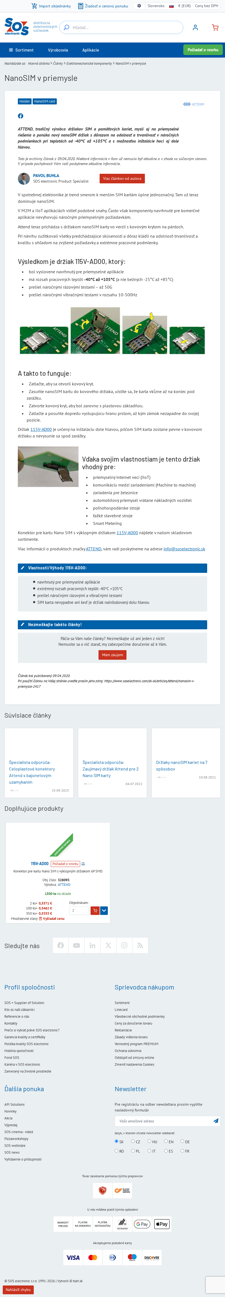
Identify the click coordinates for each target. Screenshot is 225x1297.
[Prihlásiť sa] (195, 29)
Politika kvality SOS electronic (26, 1044)
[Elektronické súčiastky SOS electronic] (30, 26)
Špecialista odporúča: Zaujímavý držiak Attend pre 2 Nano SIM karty (111, 769)
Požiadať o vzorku (203, 49)
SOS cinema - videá (18, 1132)
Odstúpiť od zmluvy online (134, 1057)
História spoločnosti (18, 1050)
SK (121, 1141)
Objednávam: (79, 903)
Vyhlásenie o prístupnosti (22, 1159)
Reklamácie (123, 1030)
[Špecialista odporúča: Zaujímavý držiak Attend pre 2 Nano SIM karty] (112, 744)
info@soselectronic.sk (184, 548)
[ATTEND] (193, 104)
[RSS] (140, 945)
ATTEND (93, 548)
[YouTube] (76, 945)
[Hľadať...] (66, 27)
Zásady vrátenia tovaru (131, 1037)
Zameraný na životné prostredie (27, 1071)
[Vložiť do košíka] (95, 910)
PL (137, 1151)
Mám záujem (112, 654)
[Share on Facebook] (20, 116)
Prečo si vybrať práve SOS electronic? (32, 1030)
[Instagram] (124, 945)
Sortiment (122, 1002)
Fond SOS (11, 1057)
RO (121, 1151)
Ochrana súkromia (128, 1050)
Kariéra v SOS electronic (22, 1064)
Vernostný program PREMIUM (136, 1044)
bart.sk (78, 1281)
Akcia (8, 1118)
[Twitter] (108, 945)
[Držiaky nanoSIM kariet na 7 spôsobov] (186, 744)
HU (154, 1141)
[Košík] (213, 27)
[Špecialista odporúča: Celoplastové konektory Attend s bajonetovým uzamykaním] (39, 744)
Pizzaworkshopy (16, 1138)
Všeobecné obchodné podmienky (140, 1016)
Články (58, 63)
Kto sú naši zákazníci (19, 1009)
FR (186, 1151)
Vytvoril (63, 1281)
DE (187, 1141)
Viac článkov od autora (122, 178)
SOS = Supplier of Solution (24, 1002)
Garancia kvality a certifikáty (24, 1037)
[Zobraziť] (104, 910)
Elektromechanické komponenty (89, 63)
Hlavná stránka (38, 63)
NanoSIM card (44, 101)
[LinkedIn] (92, 945)
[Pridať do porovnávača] (83, 863)
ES (170, 1151)
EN (170, 1141)
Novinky (10, 1111)
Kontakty (10, 1023)
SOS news (11, 1152)
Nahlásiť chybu (18, 1289)
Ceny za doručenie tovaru (133, 1023)
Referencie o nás (16, 1016)
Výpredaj (10, 1125)
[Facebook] (60, 945)
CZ (137, 1141)
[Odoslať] (216, 1121)
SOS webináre (15, 1145)
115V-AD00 (41, 429)
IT (153, 1151)
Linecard (121, 1009)
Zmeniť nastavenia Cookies (134, 1064)
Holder (24, 101)
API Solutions (14, 1104)
